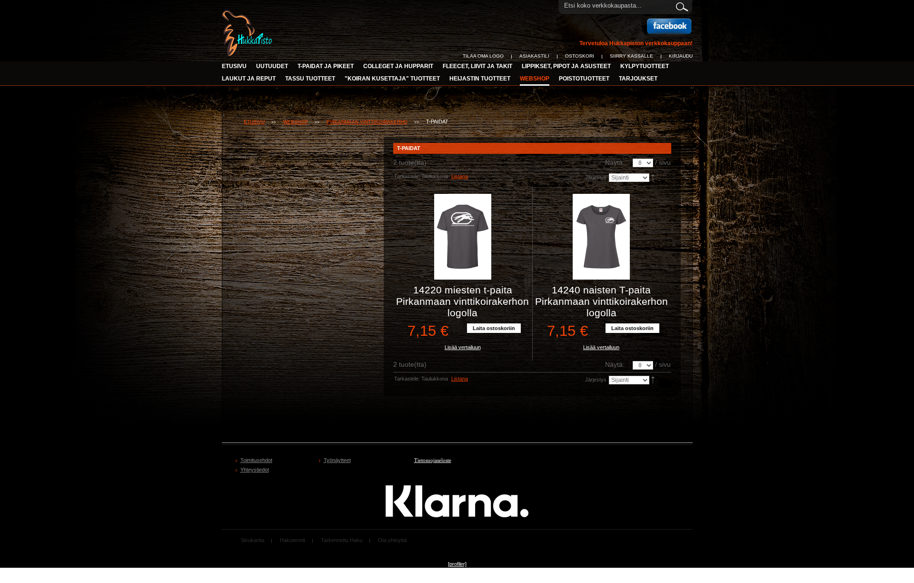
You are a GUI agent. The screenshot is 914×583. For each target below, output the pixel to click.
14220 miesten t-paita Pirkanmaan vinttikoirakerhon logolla (462, 301)
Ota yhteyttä (392, 540)
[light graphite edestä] (601, 237)
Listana (459, 176)
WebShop (295, 121)
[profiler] (457, 564)
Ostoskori (579, 56)
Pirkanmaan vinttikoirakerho (367, 121)
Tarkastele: (407, 176)
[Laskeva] (653, 177)
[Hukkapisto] (248, 15)
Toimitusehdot (256, 460)
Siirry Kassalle (631, 56)
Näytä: (615, 162)
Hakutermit (292, 540)
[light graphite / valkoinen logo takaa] (463, 237)
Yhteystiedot (254, 469)
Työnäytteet (337, 460)
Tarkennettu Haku (341, 540)
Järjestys (595, 177)
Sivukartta (252, 540)
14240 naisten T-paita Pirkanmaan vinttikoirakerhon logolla (601, 301)
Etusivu (234, 66)
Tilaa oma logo (483, 56)
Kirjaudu (681, 56)
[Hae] (681, 5)
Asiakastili (534, 56)
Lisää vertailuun (463, 347)
